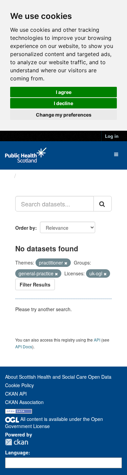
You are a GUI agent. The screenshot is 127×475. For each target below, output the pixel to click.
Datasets (32, 175)
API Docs (23, 346)
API (97, 340)
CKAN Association (24, 402)
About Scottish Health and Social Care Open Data (58, 376)
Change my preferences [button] (63, 115)
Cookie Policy (19, 385)
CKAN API (16, 393)
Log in (112, 136)
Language (16, 452)
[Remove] (65, 263)
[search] (102, 203)
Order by (25, 227)
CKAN (16, 442)
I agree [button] (63, 92)
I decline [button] (63, 103)
